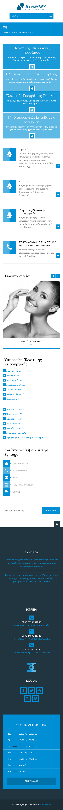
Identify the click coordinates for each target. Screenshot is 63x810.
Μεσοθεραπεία (13, 428)
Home (5, 32)
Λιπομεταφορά (13, 423)
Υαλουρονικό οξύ (14, 414)
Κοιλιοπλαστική (13, 389)
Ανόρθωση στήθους (15, 385)
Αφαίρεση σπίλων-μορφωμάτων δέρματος (26, 437)
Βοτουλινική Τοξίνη (15, 409)
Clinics (14, 32)
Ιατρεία (23, 181)
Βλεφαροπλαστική (15, 394)
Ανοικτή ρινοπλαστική (31, 341)
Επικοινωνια (31, 781)
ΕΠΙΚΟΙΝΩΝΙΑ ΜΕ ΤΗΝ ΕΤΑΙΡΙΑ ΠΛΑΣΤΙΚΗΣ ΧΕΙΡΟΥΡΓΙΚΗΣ (37, 244)
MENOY (15, 15)
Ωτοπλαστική (12, 399)
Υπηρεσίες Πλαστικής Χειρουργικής (32, 212)
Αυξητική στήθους (15, 371)
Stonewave (45, 804)
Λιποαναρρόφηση (14, 380)
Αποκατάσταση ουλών (17, 433)
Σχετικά (24, 149)
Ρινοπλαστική (12, 375)
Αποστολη (51, 510)
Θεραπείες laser (14, 419)
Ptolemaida (24, 32)
